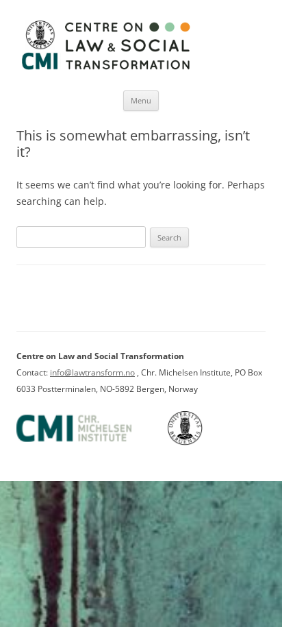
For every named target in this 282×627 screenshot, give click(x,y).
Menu (141, 100)
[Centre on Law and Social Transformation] (105, 68)
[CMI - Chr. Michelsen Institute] (91, 442)
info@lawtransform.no (92, 372)
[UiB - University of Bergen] (202, 442)
